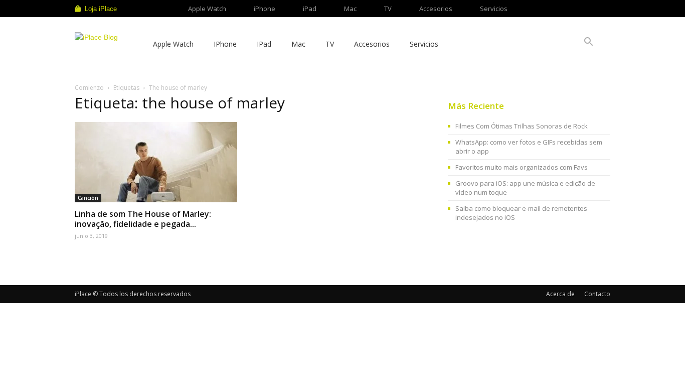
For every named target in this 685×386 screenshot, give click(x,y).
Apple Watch (207, 8)
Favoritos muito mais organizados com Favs (521, 167)
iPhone (264, 8)
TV (388, 8)
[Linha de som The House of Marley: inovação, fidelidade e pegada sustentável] (156, 162)
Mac (350, 8)
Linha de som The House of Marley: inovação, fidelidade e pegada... (143, 218)
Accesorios (435, 8)
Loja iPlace (101, 9)
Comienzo (89, 87)
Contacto (597, 294)
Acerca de (560, 294)
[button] (588, 43)
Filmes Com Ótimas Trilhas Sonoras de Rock (521, 126)
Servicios (493, 8)
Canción (88, 197)
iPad (309, 8)
